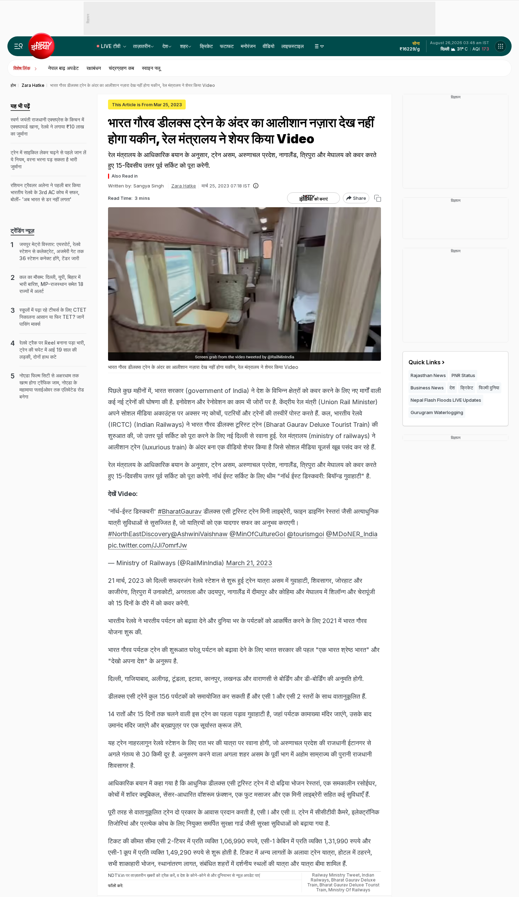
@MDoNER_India (351, 534)
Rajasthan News (428, 375)
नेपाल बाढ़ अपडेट (63, 68)
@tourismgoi (305, 534)
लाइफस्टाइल (292, 46)
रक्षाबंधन (93, 68)
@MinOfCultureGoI (257, 534)
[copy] (377, 198)
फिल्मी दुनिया (489, 387)
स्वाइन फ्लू (151, 68)
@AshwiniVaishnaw (199, 534)
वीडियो (268, 46)
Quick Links (424, 362)
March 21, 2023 (249, 563)
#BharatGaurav (180, 511)
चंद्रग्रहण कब (121, 68)
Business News (427, 387)
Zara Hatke (183, 186)
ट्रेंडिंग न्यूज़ (22, 230)
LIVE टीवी (111, 46)
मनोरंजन (248, 46)
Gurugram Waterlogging (437, 412)
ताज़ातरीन (141, 46)
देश (165, 46)
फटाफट (227, 46)
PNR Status (463, 375)
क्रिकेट (206, 46)
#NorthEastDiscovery (139, 534)
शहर (184, 46)
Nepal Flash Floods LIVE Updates (446, 400)
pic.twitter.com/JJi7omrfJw (147, 545)
